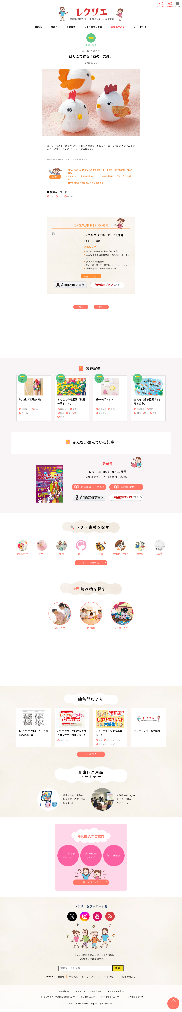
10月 (62, 417)
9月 (76, 413)
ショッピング (140, 27)
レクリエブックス (93, 27)
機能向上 (26, 409)
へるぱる (83, 959)
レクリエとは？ (161, 6)
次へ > (102, 307)
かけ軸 (25, 413)
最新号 (54, 27)
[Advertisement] (68, 336)
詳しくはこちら (91, 882)
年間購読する (129, 486)
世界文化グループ (111, 997)
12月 (60, 197)
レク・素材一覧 (91, 563)
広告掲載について (135, 997)
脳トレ (70, 197)
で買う (116, 285)
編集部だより (117, 27)
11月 (52, 197)
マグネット (103, 413)
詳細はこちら (90, 276)
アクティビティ (114, 740)
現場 (100, 740)
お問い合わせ (89, 997)
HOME (38, 27)
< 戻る (80, 307)
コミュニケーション (107, 744)
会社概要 (65, 991)
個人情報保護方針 (117, 991)
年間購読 (170, 6)
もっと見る (91, 754)
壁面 (75, 409)
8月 (154, 413)
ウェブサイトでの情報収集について (59, 997)
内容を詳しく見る (91, 486)
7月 (146, 413)
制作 (36, 409)
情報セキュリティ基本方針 (89, 991)
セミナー (64, 740)
